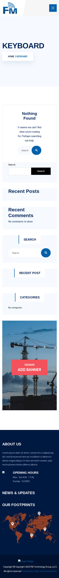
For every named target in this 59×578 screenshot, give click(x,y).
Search (11, 164)
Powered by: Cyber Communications (39, 571)
